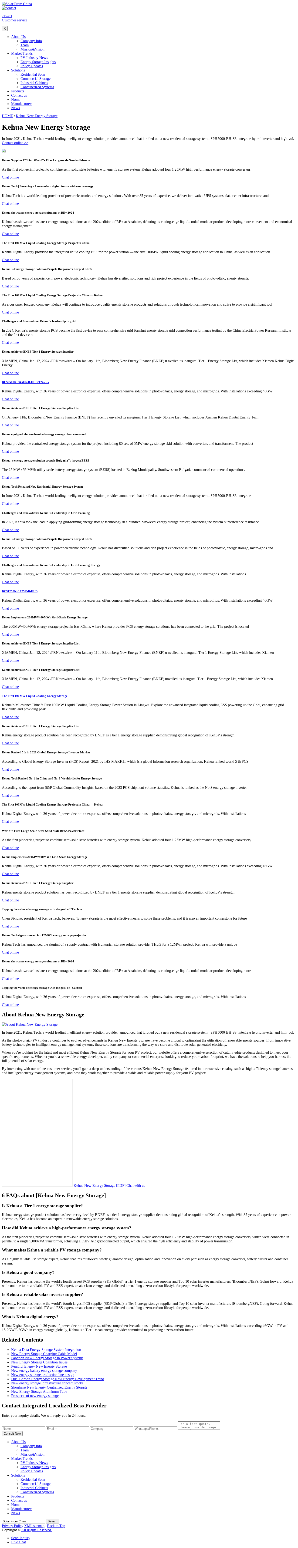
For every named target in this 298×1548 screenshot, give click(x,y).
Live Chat (18, 1542)
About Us (18, 37)
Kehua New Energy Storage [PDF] (99, 1185)
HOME (7, 116)
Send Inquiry (20, 1538)
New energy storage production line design (42, 1375)
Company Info (31, 41)
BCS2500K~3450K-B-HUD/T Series (25, 382)
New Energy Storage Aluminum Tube (39, 1391)
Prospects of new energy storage (35, 1396)
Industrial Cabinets (34, 83)
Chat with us (135, 1185)
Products (17, 91)
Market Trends (22, 53)
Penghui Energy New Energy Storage (39, 1366)
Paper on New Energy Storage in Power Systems (47, 1358)
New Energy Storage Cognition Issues (39, 1362)
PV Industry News (34, 58)
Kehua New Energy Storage (37, 116)
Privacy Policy (12, 1526)
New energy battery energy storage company (44, 1371)
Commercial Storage (35, 79)
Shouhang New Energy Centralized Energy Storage (49, 1387)
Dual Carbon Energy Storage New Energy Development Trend (57, 1379)
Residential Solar (32, 74)
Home (15, 99)
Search (52, 1521)
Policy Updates (31, 66)
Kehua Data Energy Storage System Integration (46, 1350)
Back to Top (56, 1526)
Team (24, 45)
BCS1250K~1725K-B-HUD (19, 591)
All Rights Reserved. (36, 1530)
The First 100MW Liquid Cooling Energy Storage (35, 696)
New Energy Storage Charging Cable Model (44, 1354)
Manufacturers (21, 104)
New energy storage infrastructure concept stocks (47, 1383)
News (15, 108)
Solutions (18, 70)
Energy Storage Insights (38, 62)
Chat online (10, 177)
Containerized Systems (37, 87)
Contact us (19, 95)
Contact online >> (15, 143)
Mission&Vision (32, 49)
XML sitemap (34, 1526)
